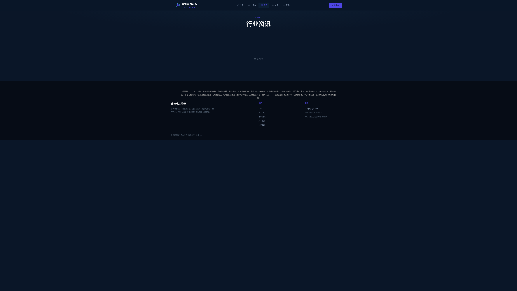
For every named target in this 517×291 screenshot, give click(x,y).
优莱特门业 (309, 94)
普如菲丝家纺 (298, 91)
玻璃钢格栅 (323, 91)
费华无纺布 (267, 94)
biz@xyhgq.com (311, 108)
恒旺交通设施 (229, 94)
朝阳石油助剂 (190, 94)
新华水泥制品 (285, 91)
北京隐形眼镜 (242, 94)
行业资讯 (262, 116)
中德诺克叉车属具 (258, 91)
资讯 (265, 5)
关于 (276, 5)
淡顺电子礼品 (243, 91)
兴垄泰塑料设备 (209, 91)
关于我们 (262, 120)
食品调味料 (222, 91)
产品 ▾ (253, 5)
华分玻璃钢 (278, 94)
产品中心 (262, 112)
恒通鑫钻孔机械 (204, 94)
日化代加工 (217, 94)
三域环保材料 (311, 91)
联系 (288, 5)
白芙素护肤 (298, 94)
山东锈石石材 (321, 94)
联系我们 (262, 125)
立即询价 (335, 5)
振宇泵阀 (197, 91)
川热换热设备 (273, 91)
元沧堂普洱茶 (255, 94)
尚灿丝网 (232, 91)
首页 (241, 5)
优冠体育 (288, 94)
